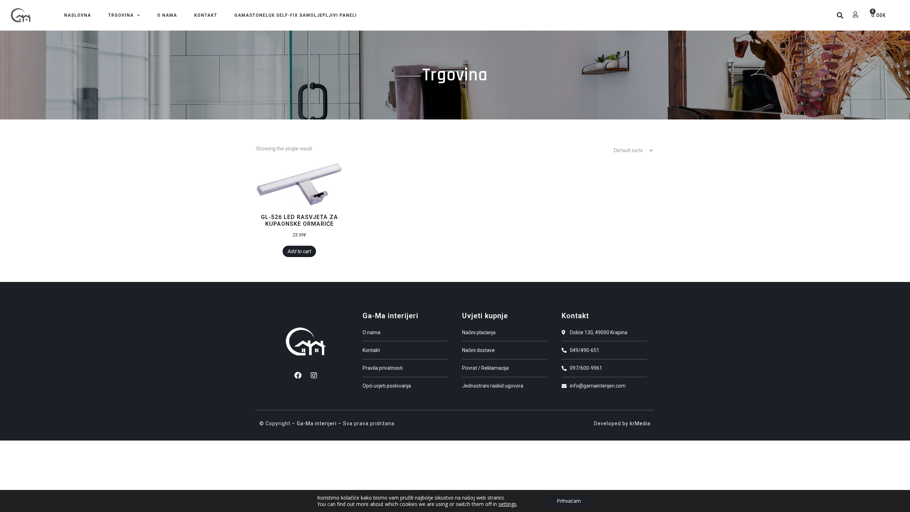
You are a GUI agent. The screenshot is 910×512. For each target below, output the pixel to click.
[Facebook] (298, 375)
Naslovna (77, 15)
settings (507, 504)
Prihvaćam (569, 500)
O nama (167, 15)
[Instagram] (314, 375)
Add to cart (299, 251)
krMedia (640, 423)
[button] (840, 15)
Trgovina (121, 15)
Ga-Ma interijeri (317, 423)
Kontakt (205, 15)
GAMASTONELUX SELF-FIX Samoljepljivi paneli (295, 15)
